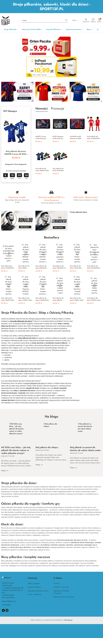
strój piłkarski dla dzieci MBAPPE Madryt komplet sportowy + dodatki (43, 169)
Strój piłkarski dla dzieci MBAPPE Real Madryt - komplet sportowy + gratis (7, 299)
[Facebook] (3, 610)
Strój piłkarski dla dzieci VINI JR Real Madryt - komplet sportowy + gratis (75, 267)
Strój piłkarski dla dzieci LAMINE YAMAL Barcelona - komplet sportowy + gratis (77, 299)
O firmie (56, 583)
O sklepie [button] (58, 578)
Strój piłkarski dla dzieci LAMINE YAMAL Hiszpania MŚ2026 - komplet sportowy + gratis (25, 299)
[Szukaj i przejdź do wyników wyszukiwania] (66, 20)
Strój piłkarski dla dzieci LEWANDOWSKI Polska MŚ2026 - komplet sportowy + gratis (8, 267)
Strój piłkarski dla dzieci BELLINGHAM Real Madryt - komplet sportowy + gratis (93, 267)
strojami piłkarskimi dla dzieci (34, 383)
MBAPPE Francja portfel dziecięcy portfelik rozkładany (42, 137)
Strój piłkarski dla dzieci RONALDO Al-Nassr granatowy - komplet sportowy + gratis (59, 267)
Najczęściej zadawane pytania (38, 591)
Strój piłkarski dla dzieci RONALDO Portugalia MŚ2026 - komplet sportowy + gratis (42, 267)
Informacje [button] (32, 578)
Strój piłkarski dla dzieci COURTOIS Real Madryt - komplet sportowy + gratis (43, 299)
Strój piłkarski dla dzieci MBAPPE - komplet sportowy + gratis (59, 299)
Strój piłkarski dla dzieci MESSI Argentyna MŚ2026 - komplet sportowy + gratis (24, 267)
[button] (98, 29)
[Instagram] (7, 610)
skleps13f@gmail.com (9, 601)
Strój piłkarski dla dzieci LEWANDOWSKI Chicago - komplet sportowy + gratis (94, 137)
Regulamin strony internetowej (64, 597)
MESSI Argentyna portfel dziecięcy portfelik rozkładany (59, 137)
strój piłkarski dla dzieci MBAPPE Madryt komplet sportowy (94, 299)
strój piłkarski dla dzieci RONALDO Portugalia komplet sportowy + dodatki (59, 169)
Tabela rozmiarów (34, 583)
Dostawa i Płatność (34, 587)
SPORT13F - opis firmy (61, 587)
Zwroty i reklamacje (34, 594)
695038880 (6, 605)
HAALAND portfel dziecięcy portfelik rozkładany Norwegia (76, 137)
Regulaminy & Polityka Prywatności (61, 592)
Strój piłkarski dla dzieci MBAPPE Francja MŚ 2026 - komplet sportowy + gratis (15, 152)
